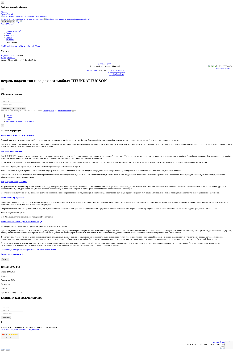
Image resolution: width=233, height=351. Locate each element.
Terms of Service (64, 111)
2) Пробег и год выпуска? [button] (12, 151)
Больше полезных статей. (12, 254)
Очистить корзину (18, 108)
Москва (4, 12)
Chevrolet (31, 46)
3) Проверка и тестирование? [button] (14, 182)
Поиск (8, 33)
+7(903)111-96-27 (8, 58)
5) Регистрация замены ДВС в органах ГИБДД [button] (21, 222)
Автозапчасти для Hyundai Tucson (20, 121)
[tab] (116, 135)
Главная (9, 115)
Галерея (9, 38)
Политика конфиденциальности (14, 329)
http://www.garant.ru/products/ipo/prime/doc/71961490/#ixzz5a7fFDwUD (29, 249)
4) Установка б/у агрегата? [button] (12, 197)
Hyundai (7, 46)
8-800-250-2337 (7, 24)
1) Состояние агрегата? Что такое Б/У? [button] (18, 135)
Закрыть (5, 259)
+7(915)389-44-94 (116, 75)
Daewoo (23, 46)
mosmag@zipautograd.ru (224, 68)
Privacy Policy (48, 111)
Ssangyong (15, 46)
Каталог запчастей (13, 31)
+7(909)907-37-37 (8, 55)
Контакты (10, 40)
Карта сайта (34, 329)
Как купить (10, 35)
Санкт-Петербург (8, 14)
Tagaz (37, 46)
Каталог (9, 117)
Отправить (6, 108)
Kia (2, 46)
